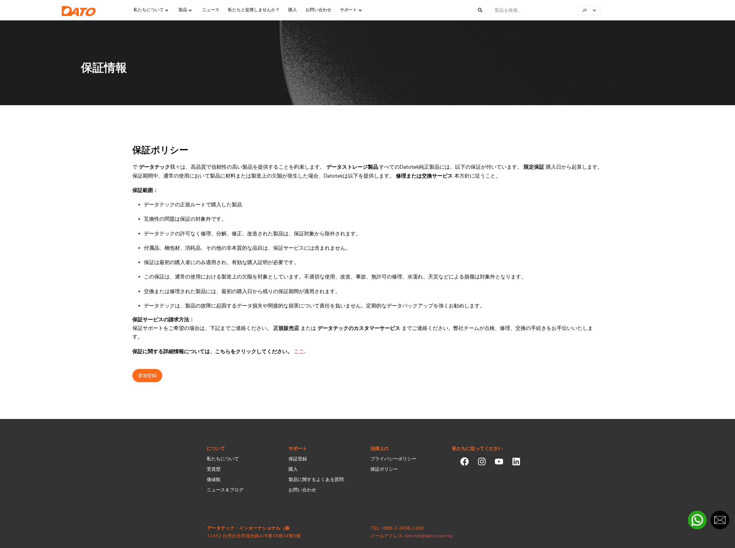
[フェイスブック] (464, 462)
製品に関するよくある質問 (316, 479)
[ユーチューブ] (499, 462)
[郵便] (720, 520)
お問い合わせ (302, 490)
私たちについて (223, 459)
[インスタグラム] (482, 462)
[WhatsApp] (697, 520)
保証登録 (298, 459)
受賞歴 (213, 469)
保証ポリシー (384, 469)
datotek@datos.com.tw (429, 536)
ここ (299, 351)
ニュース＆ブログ (225, 490)
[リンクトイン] (516, 462)
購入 (293, 469)
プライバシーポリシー (393, 459)
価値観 (213, 479)
